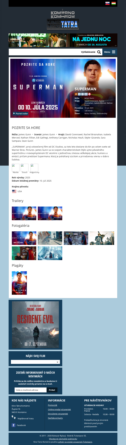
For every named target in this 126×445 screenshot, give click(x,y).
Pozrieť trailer (22, 113)
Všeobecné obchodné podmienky (63, 438)
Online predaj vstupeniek (59, 409)
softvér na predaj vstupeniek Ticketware (75, 442)
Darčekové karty (55, 418)
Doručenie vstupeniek (58, 413)
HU (112, 8)
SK (106, 8)
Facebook (21, 425)
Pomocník (52, 405)
